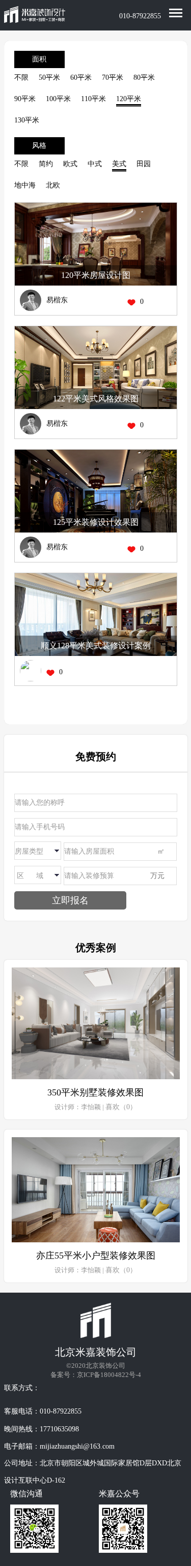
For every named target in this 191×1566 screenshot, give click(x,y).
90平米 (25, 99)
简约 (46, 164)
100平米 (58, 99)
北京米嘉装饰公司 (96, 1352)
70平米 (112, 77)
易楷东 (57, 300)
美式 (119, 164)
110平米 (93, 99)
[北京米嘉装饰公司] (34, 15)
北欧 (53, 185)
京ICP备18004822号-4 (109, 1375)
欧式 (70, 164)
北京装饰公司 (105, 1365)
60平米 (81, 77)
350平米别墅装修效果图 (95, 1092)
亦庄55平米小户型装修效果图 (95, 1255)
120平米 (128, 99)
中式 (95, 164)
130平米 (26, 120)
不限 (21, 77)
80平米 (144, 77)
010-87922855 (140, 16)
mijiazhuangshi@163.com (77, 1446)
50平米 (49, 77)
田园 (144, 164)
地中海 (25, 185)
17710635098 (59, 1429)
